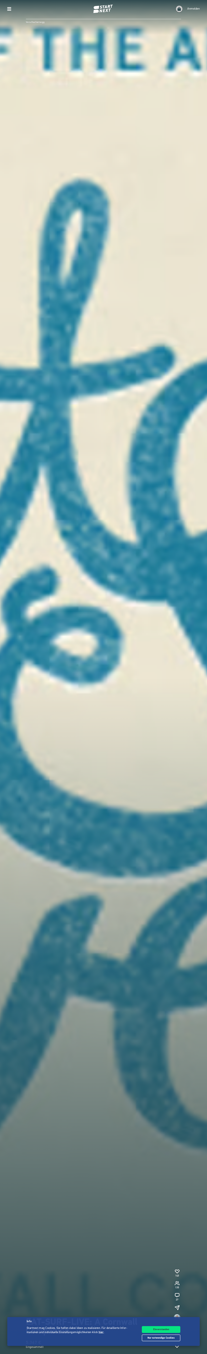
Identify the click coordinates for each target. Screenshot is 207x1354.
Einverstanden (161, 1329)
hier (101, 1332)
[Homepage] (103, 9)
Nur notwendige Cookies (161, 1338)
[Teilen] (177, 1307)
